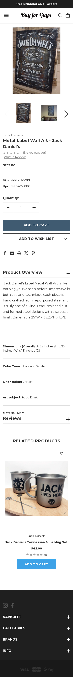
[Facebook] (5, 253)
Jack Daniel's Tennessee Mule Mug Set (36, 542)
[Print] (19, 253)
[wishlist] (61, 453)
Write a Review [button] (15, 157)
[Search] (60, 15)
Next (66, 113)
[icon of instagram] (5, 605)
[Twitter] (26, 253)
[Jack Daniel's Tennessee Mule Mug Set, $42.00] (36, 488)
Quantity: (11, 198)
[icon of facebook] (12, 605)
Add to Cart (36, 564)
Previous (7, 113)
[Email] (12, 253)
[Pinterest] (33, 253)
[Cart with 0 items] (67, 15)
